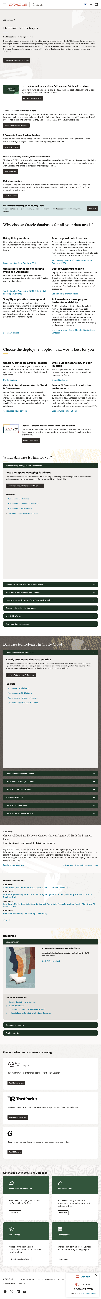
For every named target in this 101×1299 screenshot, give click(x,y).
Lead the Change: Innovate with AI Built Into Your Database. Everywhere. (55, 86)
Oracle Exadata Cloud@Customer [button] (20, 781)
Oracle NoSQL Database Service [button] (19, 813)
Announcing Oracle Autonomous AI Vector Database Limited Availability (35, 887)
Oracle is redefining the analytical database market (26, 156)
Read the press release (30, 440)
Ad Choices (62, 1279)
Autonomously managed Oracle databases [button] (24, 465)
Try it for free (15, 1213)
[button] (4, 4)
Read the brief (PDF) (12, 147)
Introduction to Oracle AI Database (22, 1002)
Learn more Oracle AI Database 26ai (19, 263)
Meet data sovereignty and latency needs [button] (23, 592)
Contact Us (22, 1283)
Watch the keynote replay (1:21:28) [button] (16, 125)
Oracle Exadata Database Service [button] (20, 773)
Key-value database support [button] (17, 624)
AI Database (8, 20)
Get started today (11, 196)
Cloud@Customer (60, 380)
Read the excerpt (10, 171)
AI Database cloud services (15, 410)
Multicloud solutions (12, 181)
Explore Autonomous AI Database (20, 675)
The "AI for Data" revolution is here (19, 110)
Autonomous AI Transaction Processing (23, 504)
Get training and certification (20, 1259)
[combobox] (55, 5)
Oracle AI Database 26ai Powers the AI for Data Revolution (48, 425)
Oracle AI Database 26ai (51, 961)
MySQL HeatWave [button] (13, 616)
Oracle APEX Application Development (23, 513)
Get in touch (63, 1259)
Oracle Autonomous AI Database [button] (20, 652)
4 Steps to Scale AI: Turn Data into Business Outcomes (30, 1013)
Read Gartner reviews (16, 1083)
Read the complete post (13, 865)
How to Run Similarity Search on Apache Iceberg (25, 913)
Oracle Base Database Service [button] (18, 789)
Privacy (21, 1279)
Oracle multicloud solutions (64, 410)
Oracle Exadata (10, 380)
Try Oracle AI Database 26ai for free (17, 60)
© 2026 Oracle (8, 1279)
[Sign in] (91, 4)
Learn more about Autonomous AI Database (24, 486)
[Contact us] (96, 4)
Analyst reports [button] (12, 1033)
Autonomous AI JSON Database (20, 509)
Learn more (92, 208)
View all (6, 920)
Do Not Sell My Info (32, 1279)
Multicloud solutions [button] (14, 797)
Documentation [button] (12, 942)
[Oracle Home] (17, 4)
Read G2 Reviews (15, 1152)
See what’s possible (12, 332)
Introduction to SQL (16, 1006)
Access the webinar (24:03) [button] (32, 98)
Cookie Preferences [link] (48, 1279)
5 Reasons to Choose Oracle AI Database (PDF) (27, 1009)
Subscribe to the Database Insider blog (80, 865)
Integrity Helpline (9, 1283)
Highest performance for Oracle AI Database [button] (24, 584)
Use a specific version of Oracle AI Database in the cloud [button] (29, 600)
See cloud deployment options (65, 293)
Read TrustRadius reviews (17, 1117)
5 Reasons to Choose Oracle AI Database (21, 135)
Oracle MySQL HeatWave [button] (16, 805)
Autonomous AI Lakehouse (18, 499)
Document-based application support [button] (21, 608)
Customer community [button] (15, 1025)
